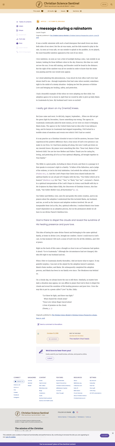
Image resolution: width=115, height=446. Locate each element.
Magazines (32, 377)
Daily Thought (60, 393)
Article (43, 21)
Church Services (78, 393)
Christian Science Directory (63, 385)
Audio (40, 395)
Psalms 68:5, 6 (42, 174)
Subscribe (92, 383)
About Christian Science (80, 395)
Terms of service (62, 417)
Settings (93, 377)
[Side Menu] (3, 4)
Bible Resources (43, 388)
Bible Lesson (77, 390)
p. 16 (75, 190)
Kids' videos (42, 385)
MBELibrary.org (77, 383)
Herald (29, 385)
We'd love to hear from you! (58, 350)
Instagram (16, 397)
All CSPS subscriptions (95, 393)
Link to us (16, 387)
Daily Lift (76, 388)
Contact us (20, 381)
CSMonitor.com (78, 385)
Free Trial (92, 385)
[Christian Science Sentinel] (57, 4)
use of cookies (11, 437)
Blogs (40, 390)
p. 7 (50, 308)
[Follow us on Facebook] (74, 412)
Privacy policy (72, 417)
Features (59, 377)
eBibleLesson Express (61, 388)
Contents (54, 339)
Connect (17, 377)
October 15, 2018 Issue (57, 21)
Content (42, 377)
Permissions (81, 417)
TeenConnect (42, 383)
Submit (49, 358)
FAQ (15, 389)
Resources (78, 377)
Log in (104, 4)
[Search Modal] (111, 4)
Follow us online (64, 412)
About (75, 380)
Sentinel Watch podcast (45, 398)
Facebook (16, 394)
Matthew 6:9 (48, 180)
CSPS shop (92, 390)
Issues (40, 380)
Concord (58, 390)
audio (46, 400)
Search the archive (61, 383)
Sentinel (30, 383)
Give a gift (92, 388)
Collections (42, 393)
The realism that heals (79, 338)
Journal (30, 380)
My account (93, 380)
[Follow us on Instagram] (77, 412)
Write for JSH (17, 384)
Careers (16, 392)
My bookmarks (60, 380)
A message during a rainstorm (64, 28)
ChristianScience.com (79, 398)
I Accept (105, 436)
